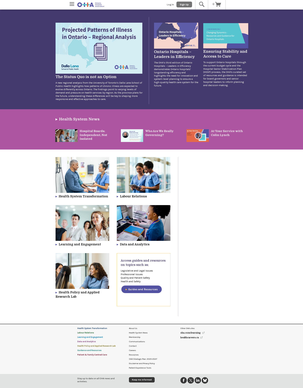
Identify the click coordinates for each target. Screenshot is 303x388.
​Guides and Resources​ (143, 289)
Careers (132, 350)
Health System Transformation (92, 328)
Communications (137, 341)
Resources (134, 355)
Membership (134, 337)
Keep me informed (142, 379)
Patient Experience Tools (140, 368)
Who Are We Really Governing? (159, 132)
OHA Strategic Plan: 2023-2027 (143, 359)
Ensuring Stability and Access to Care (225, 54)
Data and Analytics (86, 341)
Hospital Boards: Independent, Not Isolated (93, 134)
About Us (133, 328)
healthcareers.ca (189, 337)
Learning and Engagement (90, 337)
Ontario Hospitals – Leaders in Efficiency (174, 54)
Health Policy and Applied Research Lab (96, 346)
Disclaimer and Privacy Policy (142, 363)
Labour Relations (85, 332)
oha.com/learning (190, 332)
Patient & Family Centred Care (92, 355)
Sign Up (184, 4)
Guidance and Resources (89, 350)
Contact (133, 346)
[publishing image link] (66, 135)
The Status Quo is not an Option (86, 77)
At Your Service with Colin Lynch (227, 132)
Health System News (79, 119)
